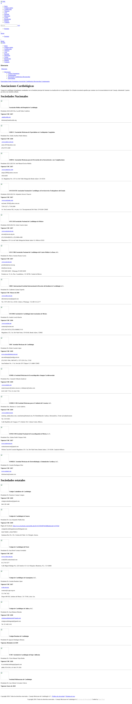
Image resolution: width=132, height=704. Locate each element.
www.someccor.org (7, 413)
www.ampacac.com (7, 169)
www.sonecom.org (6, 443)
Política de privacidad (58, 696)
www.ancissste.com (7, 200)
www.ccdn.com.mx (7, 556)
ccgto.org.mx (5, 587)
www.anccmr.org (6, 262)
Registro (6, 28)
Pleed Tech (101, 699)
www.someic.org (6, 385)
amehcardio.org (6, 117)
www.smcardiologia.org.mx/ (9, 354)
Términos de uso (70, 696)
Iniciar (2, 33)
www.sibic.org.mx (6, 296)
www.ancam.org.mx (7, 231)
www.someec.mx (6, 471)
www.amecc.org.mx (7, 142)
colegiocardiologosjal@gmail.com (11, 618)
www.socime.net (6, 323)
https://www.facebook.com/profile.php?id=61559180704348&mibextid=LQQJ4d (36, 526)
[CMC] (3, 1)
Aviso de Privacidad (85, 699)
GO (19, 25)
